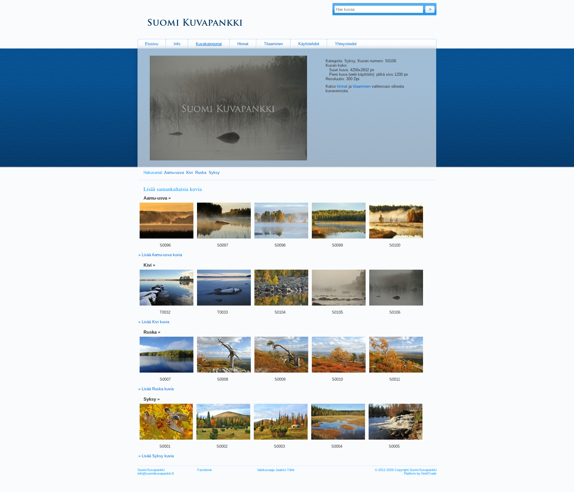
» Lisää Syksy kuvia (156, 456)
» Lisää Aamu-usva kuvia (160, 255)
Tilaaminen (273, 44)
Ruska (200, 172)
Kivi (189, 172)
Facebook (204, 470)
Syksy (214, 172)
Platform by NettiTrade (420, 473)
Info (177, 44)
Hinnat (242, 44)
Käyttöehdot (308, 44)
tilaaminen (361, 86)
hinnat (342, 86)
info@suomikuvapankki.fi (156, 473)
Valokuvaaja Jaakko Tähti (275, 470)
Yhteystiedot (346, 44)
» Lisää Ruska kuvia (156, 389)
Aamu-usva (174, 172)
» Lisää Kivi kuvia (153, 322)
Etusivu (151, 44)
